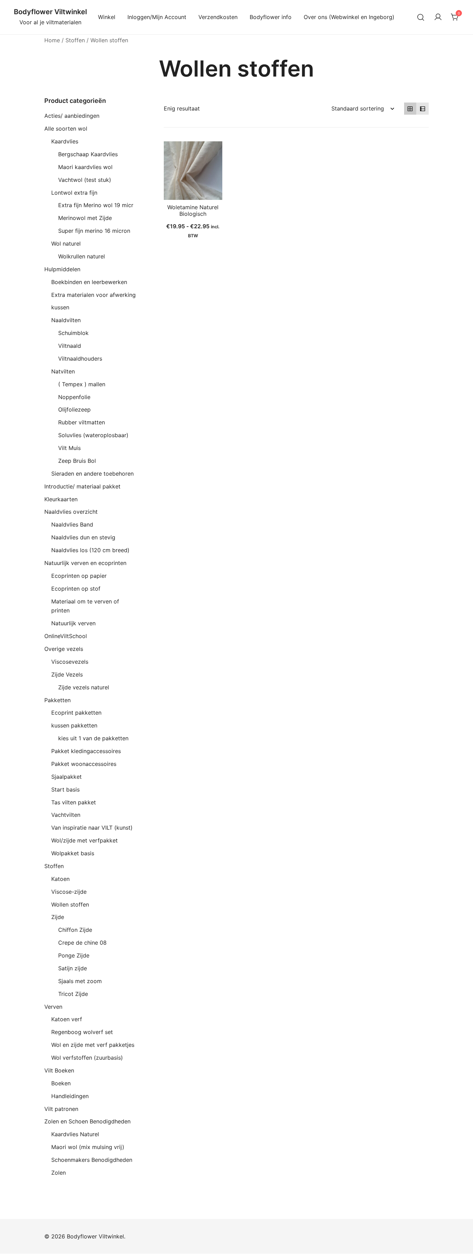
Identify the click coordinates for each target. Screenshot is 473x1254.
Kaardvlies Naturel (75, 1134)
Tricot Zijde (73, 993)
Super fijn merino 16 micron (94, 230)
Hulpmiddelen (62, 269)
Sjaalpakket (66, 776)
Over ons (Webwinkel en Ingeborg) (349, 17)
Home (52, 40)
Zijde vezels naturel (83, 687)
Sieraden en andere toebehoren (92, 473)
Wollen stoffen (70, 904)
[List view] (422, 109)
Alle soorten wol (65, 128)
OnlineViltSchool (65, 636)
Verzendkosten (218, 17)
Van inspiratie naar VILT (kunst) (92, 827)
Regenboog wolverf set (82, 1031)
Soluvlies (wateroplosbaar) (93, 435)
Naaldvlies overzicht (71, 511)
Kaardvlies (64, 141)
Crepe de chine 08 (82, 942)
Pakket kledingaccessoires (86, 751)
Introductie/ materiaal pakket (82, 486)
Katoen (60, 878)
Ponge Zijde (73, 955)
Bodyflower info (271, 17)
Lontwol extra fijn (74, 192)
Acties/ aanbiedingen (71, 115)
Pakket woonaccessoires (83, 763)
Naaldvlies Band (72, 524)
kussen (60, 307)
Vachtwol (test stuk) (84, 179)
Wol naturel (66, 243)
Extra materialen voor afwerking (93, 294)
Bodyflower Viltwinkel (50, 12)
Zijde (57, 916)
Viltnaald (69, 345)
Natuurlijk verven (73, 623)
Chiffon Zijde (75, 929)
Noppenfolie (74, 397)
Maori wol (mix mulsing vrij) (87, 1146)
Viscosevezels (69, 661)
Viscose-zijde (69, 891)
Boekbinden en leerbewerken (89, 282)
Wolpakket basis (72, 853)
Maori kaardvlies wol (85, 167)
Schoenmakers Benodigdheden (91, 1159)
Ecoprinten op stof (75, 588)
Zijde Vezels (67, 674)
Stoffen (75, 40)
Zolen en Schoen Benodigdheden (87, 1121)
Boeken (61, 1083)
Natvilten (63, 371)
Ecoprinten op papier (79, 575)
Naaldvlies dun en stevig (83, 537)
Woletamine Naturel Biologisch (192, 210)
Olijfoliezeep (74, 409)
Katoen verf (66, 1019)
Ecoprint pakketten (76, 712)
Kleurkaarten (61, 499)
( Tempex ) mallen (81, 384)
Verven (53, 1006)
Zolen (58, 1172)
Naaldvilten (66, 320)
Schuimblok (73, 332)
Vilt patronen (61, 1108)
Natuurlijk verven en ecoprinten (85, 562)
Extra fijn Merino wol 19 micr (95, 205)
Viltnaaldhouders (80, 358)
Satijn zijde (72, 968)
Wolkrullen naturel (81, 256)
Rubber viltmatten (81, 422)
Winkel (106, 17)
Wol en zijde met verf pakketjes (92, 1044)
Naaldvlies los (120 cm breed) (90, 550)
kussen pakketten (74, 725)
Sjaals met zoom (80, 981)
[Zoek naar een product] (421, 17)
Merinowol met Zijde (85, 217)
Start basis (65, 789)
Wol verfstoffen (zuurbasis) (87, 1057)
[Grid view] (410, 109)
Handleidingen (70, 1096)
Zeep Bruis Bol (77, 460)
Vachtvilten (65, 814)
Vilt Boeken (59, 1070)
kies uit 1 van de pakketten (93, 738)
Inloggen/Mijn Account (156, 17)
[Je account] (438, 17)
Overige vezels (63, 648)
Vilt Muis (69, 447)
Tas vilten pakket (73, 802)
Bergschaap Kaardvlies (88, 154)
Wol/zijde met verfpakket (84, 840)
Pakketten (57, 700)
